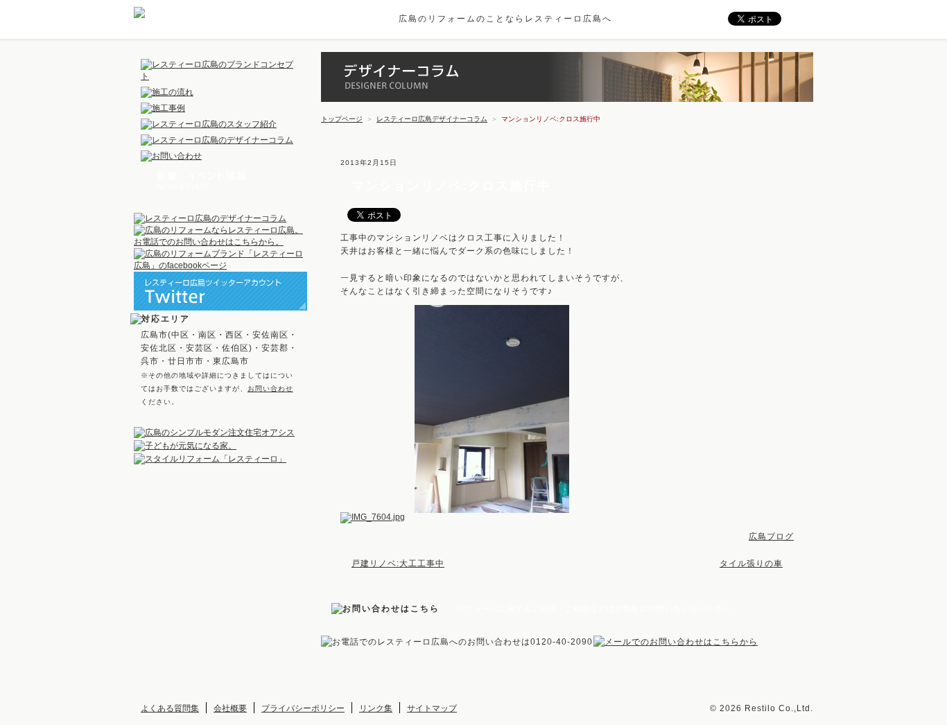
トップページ (342, 119)
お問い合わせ (270, 388)
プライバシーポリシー (303, 708)
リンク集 (375, 708)
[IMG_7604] (376, 517)
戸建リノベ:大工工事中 (397, 563)
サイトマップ (432, 708)
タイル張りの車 (751, 563)
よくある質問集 (170, 708)
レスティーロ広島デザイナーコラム (431, 119)
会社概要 (230, 708)
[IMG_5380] (495, 517)
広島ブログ (771, 536)
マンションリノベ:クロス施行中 (451, 186)
